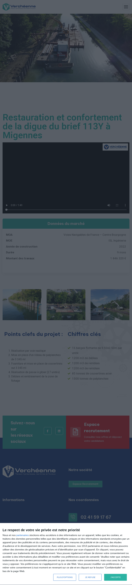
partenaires (22, 535)
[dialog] (66, 554)
